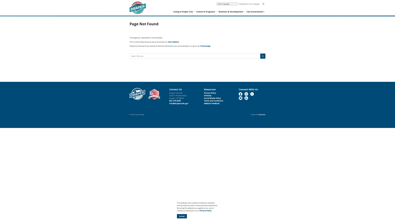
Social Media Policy (212, 98)
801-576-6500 (175, 101)
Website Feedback (212, 103)
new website (173, 42)
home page (205, 46)
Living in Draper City (183, 11)
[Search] (262, 56)
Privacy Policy (205, 211)
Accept (182, 216)
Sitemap (207, 95)
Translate (256, 4)
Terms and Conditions (213, 101)
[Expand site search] (263, 4)
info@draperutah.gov (178, 103)
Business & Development (231, 11)
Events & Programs (205, 11)
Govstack (261, 115)
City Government (255, 11)
